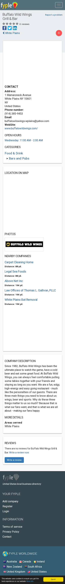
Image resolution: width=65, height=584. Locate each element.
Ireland (40, 561)
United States (38, 571)
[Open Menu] (58, 5)
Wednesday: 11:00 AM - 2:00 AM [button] (24, 140)
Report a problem (53, 14)
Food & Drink (14, 153)
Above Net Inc (14, 281)
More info (30, 581)
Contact (6, 536)
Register (7, 506)
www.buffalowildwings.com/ (21, 128)
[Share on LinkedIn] (15, 27)
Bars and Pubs (19, 158)
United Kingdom (15, 571)
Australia (11, 561)
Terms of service (12, 526)
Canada (26, 561)
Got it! (53, 579)
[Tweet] (10, 27)
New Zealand (14, 566)
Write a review (14, 460)
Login (5, 511)
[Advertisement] (30, 63)
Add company (10, 501)
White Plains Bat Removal (21, 299)
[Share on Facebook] (4, 27)
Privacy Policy (10, 531)
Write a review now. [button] (19, 452)
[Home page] (9, 5)
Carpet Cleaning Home (19, 262)
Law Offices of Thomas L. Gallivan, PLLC (30, 290)
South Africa (34, 566)
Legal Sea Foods (15, 271)
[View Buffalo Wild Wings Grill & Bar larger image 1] (24, 244)
